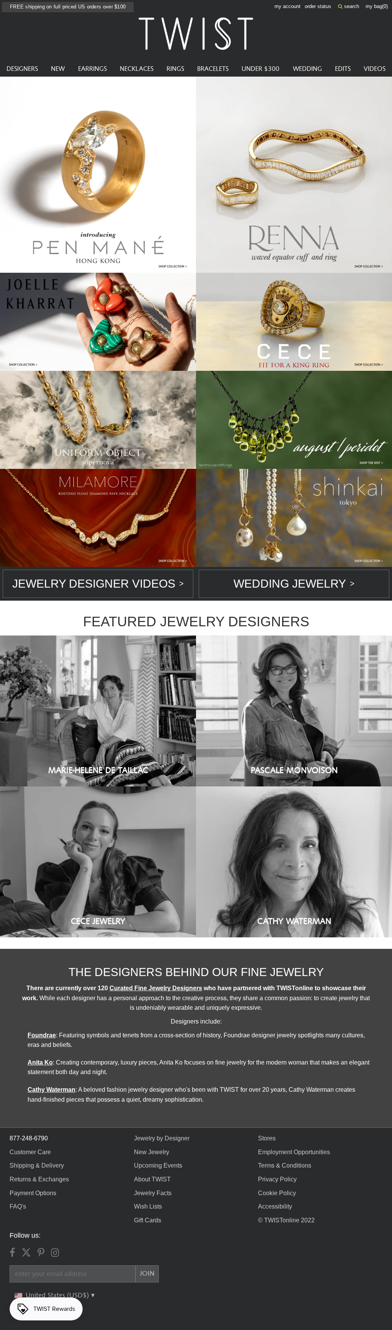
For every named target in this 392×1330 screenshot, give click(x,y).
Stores (267, 1138)
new (58, 69)
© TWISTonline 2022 (286, 1220)
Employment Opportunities (294, 1152)
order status (318, 6)
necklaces (137, 69)
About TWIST (152, 1179)
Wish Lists (148, 1206)
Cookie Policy (277, 1193)
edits (343, 69)
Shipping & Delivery (37, 1165)
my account (287, 6)
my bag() (377, 6)
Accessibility (275, 1206)
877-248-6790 (29, 1138)
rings (175, 69)
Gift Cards (147, 1220)
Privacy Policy (277, 1179)
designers (22, 69)
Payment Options (33, 1193)
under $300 (260, 69)
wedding (307, 69)
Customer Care (30, 1152)
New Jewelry (151, 1152)
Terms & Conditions (284, 1165)
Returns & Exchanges (39, 1179)
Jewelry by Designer (161, 1138)
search (351, 6)
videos (374, 69)
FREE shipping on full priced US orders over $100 (68, 7)
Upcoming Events (158, 1165)
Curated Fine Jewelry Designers (155, 988)
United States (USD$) (58, 1295)
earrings (92, 69)
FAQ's (18, 1206)
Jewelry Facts (153, 1193)
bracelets (213, 69)
